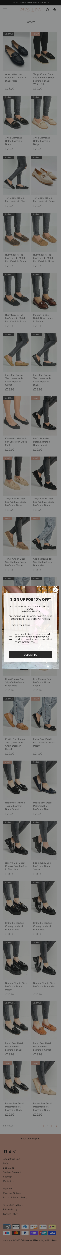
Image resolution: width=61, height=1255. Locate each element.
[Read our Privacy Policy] (50, 646)
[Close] (55, 590)
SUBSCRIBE (30, 655)
